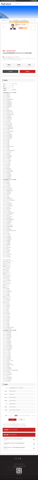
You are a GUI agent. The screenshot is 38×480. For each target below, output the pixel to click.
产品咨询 (10, 71)
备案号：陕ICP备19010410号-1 (23, 477)
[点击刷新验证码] (16, 415)
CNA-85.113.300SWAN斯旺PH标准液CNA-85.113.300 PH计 (15, 424)
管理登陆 (21, 478)
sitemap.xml (31, 477)
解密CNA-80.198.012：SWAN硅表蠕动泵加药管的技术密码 (14, 447)
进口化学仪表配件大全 (16, 20)
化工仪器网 (17, 478)
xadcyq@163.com (21, 464)
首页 (6, 20)
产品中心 (10, 20)
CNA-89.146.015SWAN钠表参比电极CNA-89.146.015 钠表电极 (16, 425)
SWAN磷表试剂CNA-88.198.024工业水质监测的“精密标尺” (14, 443)
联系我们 (27, 71)
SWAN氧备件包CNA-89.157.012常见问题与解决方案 (13, 438)
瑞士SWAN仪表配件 (24, 20)
